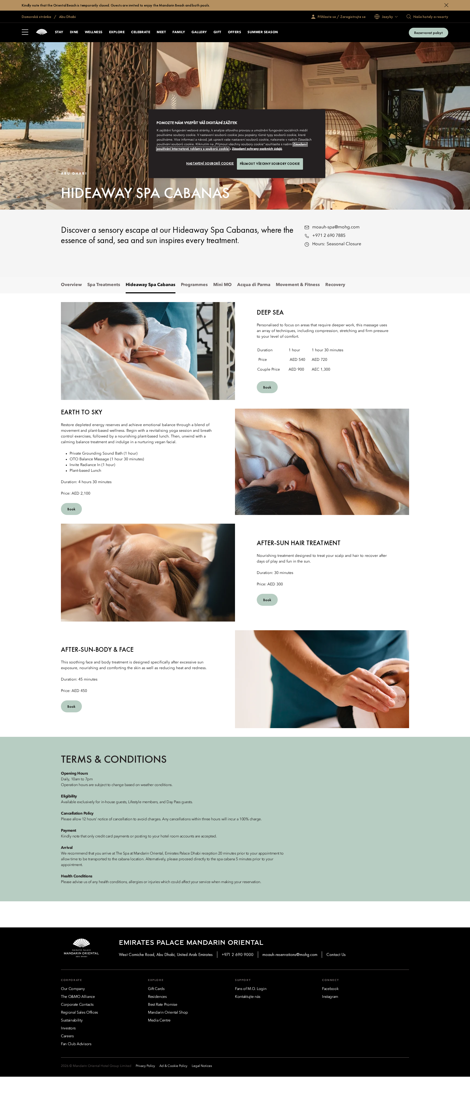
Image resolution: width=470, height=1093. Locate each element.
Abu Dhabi (67, 16)
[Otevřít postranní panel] (25, 33)
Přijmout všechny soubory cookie (270, 164)
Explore (117, 32)
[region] (237, 143)
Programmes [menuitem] (194, 285)
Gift (217, 32)
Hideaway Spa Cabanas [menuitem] (150, 285)
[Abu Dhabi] (41, 32)
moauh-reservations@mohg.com (289, 954)
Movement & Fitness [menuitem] (298, 285)
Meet (161, 32)
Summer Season (263, 32)
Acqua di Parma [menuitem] (253, 285)
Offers (234, 32)
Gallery (199, 32)
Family (178, 32)
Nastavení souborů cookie (210, 163)
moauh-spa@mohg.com (336, 227)
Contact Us (336, 954)
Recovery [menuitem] (335, 285)
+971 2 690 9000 (237, 954)
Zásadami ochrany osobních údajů (257, 149)
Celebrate (140, 32)
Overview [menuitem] (71, 285)
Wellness (94, 32)
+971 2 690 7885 (328, 236)
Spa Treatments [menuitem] (103, 285)
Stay (59, 32)
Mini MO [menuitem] (222, 285)
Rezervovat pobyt (428, 32)
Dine (74, 32)
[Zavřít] (446, 5)
